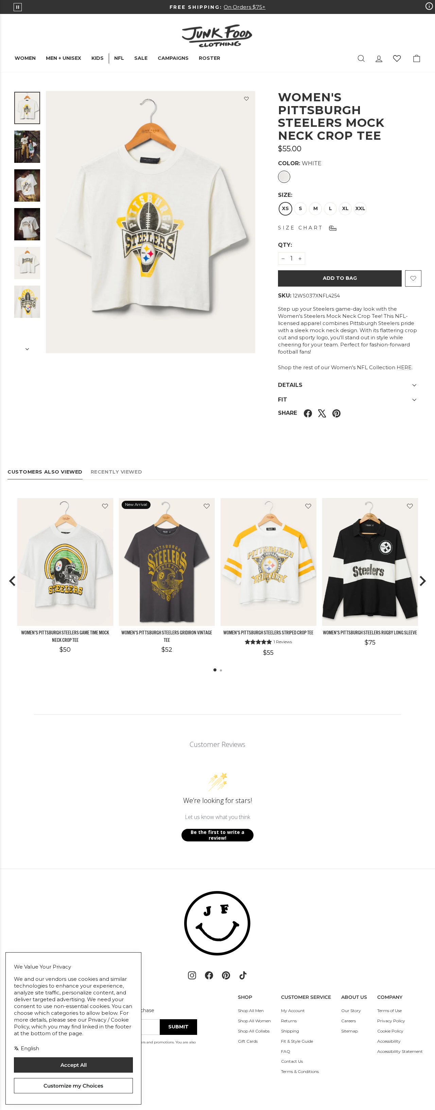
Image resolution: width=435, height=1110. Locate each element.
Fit (282, 399)
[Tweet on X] (322, 413)
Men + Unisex (63, 58)
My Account (293, 1010)
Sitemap (349, 1031)
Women (25, 58)
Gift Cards (248, 1041)
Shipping (290, 1031)
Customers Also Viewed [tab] (45, 472)
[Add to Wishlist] (246, 100)
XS (285, 208)
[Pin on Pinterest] (336, 413)
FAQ (285, 1051)
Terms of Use (389, 1010)
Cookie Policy (390, 1031)
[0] (397, 58)
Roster (209, 58)
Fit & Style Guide (297, 1041)
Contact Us (292, 1061)
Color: (299, 163)
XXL (360, 208)
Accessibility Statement (400, 1051)
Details (290, 385)
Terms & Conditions (300, 1071)
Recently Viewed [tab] (116, 472)
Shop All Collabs (253, 1031)
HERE (404, 367)
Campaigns (173, 58)
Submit (178, 1027)
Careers (348, 1020)
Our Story (351, 1010)
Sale (140, 58)
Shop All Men (251, 1010)
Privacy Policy (391, 1020)
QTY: (301, 244)
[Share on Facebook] (308, 413)
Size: (285, 195)
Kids (97, 58)
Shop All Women (254, 1020)
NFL (119, 58)
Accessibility (389, 1041)
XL (345, 208)
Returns (289, 1020)
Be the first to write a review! (217, 835)
